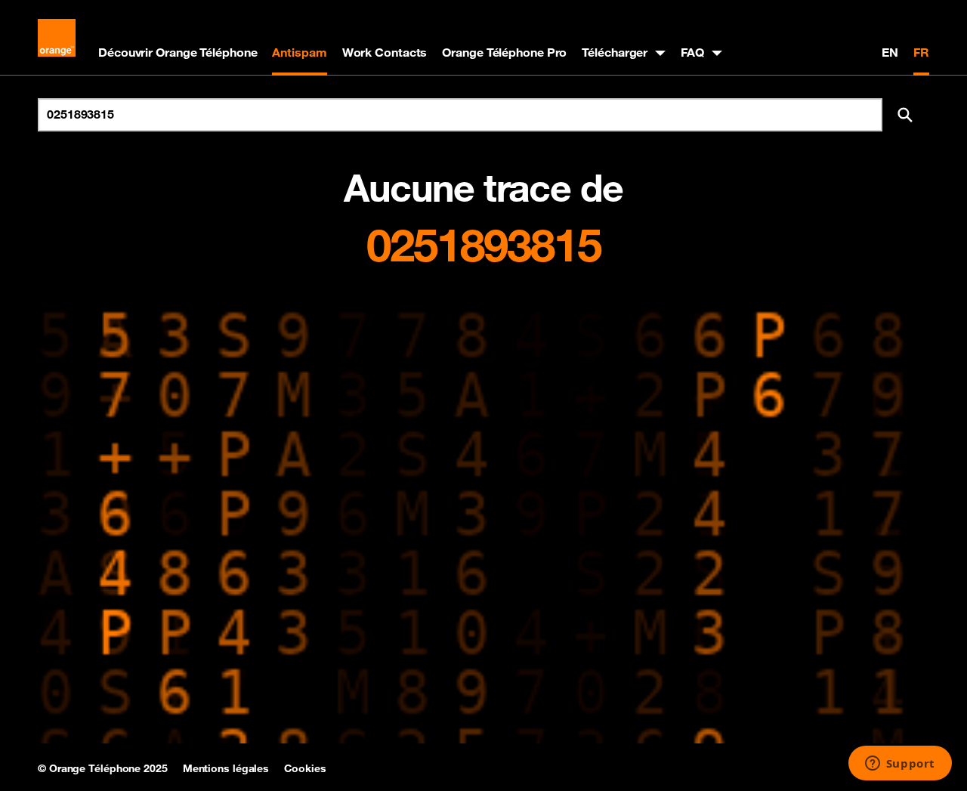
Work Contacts (385, 52)
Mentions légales (226, 768)
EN (890, 52)
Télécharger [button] (614, 52)
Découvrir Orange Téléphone (177, 52)
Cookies (305, 768)
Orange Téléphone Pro (504, 52)
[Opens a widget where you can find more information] (900, 764)
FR (921, 52)
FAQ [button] (692, 52)
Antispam (299, 52)
